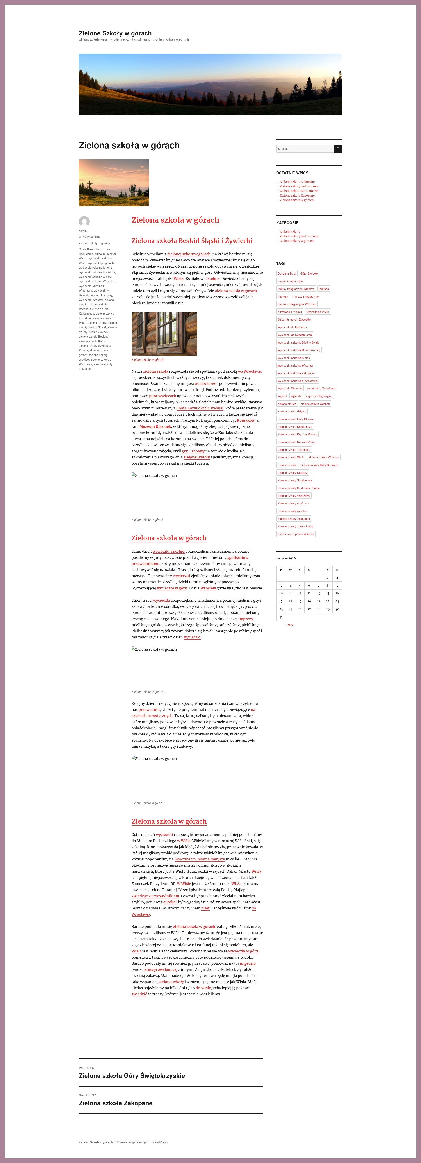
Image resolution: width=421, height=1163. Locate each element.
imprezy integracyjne (305, 296)
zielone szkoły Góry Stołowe (319, 465)
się (160, 969)
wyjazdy (296, 396)
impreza (324, 289)
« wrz (289, 625)
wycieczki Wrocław (91, 300)
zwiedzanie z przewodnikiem (296, 534)
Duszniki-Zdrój (287, 273)
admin (83, 231)
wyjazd (282, 396)
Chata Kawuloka (89, 249)
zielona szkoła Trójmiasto (294, 450)
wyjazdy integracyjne (319, 396)
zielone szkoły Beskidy (93, 336)
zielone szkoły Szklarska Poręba (299, 488)
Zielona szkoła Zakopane (297, 182)
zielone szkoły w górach (293, 503)
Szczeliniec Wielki (318, 312)
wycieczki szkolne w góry (95, 277)
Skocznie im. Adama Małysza (200, 859)
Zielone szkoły (290, 232)
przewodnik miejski (290, 312)
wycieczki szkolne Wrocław (96, 281)
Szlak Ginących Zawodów (294, 319)
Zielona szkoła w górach (148, 360)
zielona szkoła (287, 404)
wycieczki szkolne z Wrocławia (298, 381)
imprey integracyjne (290, 281)
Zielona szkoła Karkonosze (299, 191)
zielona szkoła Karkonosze (295, 427)
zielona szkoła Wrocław (324, 457)
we (250, 371)
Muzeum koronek (106, 254)
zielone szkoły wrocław (292, 511)
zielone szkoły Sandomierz (295, 480)
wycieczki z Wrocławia (321, 388)
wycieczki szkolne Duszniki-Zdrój (299, 350)
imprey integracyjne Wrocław (296, 289)
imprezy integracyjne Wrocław (297, 304)
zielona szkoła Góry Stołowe (296, 419)
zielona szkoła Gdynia (292, 411)
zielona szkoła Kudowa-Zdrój (296, 442)
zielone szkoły (97, 323)
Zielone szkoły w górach (94, 243)
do (203, 988)
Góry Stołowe (309, 273)
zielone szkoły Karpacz (94, 341)
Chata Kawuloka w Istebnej (200, 408)
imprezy (245, 619)
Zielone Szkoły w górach (115, 32)
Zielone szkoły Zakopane (294, 518)
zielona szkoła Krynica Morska (297, 434)
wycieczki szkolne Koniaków (97, 272)
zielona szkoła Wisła (291, 457)
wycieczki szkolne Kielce (294, 358)
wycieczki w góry (101, 295)
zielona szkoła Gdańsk (315, 404)
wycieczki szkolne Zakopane (296, 373)
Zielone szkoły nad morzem (299, 186)
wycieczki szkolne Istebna (95, 267)
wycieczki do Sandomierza (295, 335)
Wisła (82, 258)
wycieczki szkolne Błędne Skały (298, 342)
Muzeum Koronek (155, 426)
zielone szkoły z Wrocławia (295, 526)
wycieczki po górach (101, 263)
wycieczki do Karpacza (292, 327)
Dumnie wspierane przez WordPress (142, 1142)
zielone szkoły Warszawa (294, 495)
